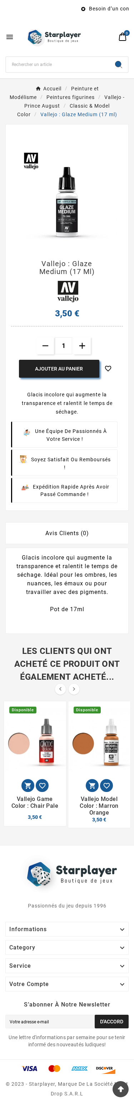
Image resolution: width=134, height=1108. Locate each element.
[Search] (118, 65)
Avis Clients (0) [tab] (67, 533)
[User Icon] (109, 37)
